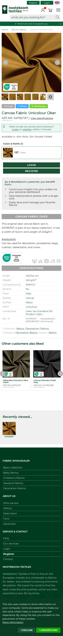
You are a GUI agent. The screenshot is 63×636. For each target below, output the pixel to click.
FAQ (6, 538)
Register (33, 3)
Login (47, 3)
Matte (29, 302)
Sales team (10, 513)
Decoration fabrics (14, 488)
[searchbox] (35, 17)
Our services (10, 543)
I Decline (27, 630)
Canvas (30, 297)
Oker (28, 293)
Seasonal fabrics (13, 483)
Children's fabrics (14, 477)
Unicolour (31, 306)
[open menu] (58, 10)
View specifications (42, 118)
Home (5, 29)
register (27, 129)
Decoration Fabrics (37, 328)
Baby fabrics (10, 472)
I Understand (48, 630)
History (7, 508)
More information (13, 622)
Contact (8, 559)
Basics (20, 328)
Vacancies (9, 523)
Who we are (10, 503)
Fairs (6, 518)
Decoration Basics (26, 332)
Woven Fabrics (18, 29)
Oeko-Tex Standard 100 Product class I (39, 313)
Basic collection (12, 467)
